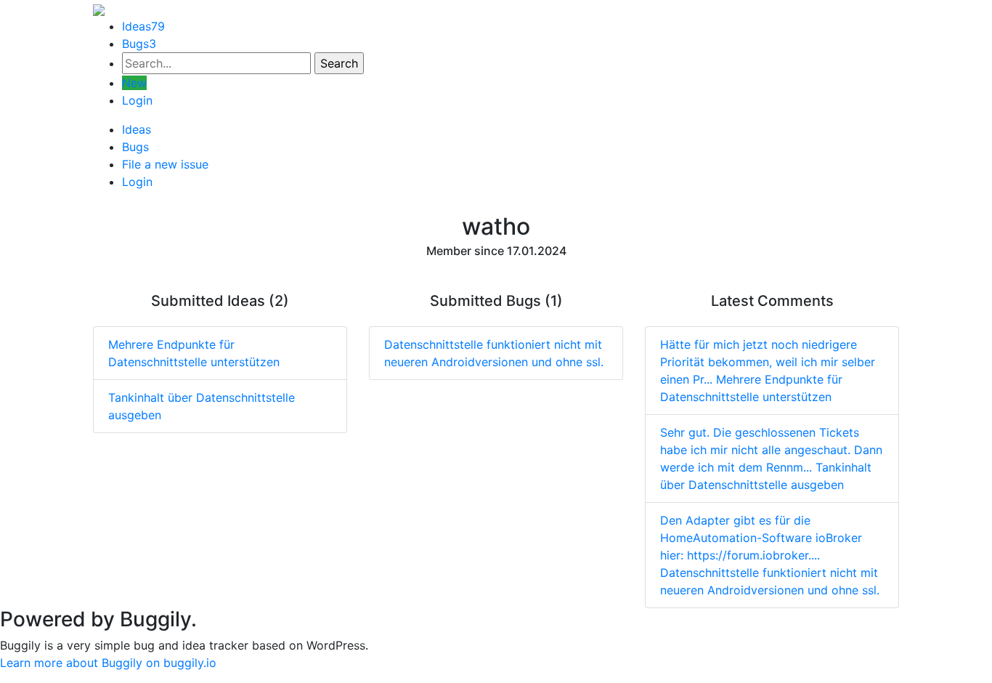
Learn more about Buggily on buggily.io (108, 662)
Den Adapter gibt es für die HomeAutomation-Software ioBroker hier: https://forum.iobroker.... (769, 555)
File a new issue (165, 164)
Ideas (143, 26)
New (134, 83)
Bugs (139, 43)
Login (137, 100)
